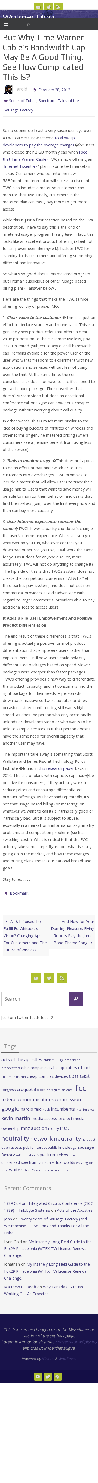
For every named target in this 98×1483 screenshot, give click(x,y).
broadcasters (10, 1064)
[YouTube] (38, 7)
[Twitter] (48, 7)
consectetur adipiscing (76, 1338)
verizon (45, 1158)
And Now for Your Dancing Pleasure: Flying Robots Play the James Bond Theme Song (72, 928)
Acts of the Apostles (75, 1206)
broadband (73, 1056)
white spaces (22, 1166)
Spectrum (47, 100)
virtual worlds (63, 1158)
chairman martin (13, 1073)
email (70, 1086)
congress (8, 1086)
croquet (25, 1086)
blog (59, 1055)
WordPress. (67, 1354)
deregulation (56, 1086)
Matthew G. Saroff (20, 1283)
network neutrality (55, 1134)
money (53, 1124)
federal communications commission (41, 1095)
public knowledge (62, 1143)
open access (11, 1143)
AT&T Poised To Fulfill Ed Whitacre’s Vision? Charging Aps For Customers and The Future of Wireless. (25, 932)
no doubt (88, 1136)
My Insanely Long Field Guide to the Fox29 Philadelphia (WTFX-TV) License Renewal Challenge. (48, 1244)
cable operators (63, 1063)
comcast (79, 1072)
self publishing (26, 1152)
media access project (51, 1114)
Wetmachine (28, 17)
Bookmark (19, 890)
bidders (48, 1056)
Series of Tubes (22, 100)
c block (84, 1063)
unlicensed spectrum (19, 1158)
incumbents (63, 1105)
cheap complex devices (47, 1072)
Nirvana (48, 1354)
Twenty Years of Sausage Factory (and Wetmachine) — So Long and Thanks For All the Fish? (46, 1222)
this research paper (56, 765)
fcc (80, 1084)
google (10, 1105)
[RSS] (58, 7)
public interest (35, 1143)
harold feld (31, 1105)
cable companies (34, 1064)
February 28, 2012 (54, 89)
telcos (62, 1151)
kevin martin (15, 1114)
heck (46, 1106)
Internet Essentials (21, 163)
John (8, 1215)
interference (85, 1106)
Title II (73, 1152)
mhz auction (34, 1124)
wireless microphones (52, 1166)
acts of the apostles (21, 1055)
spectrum (46, 1151)
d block (39, 1086)
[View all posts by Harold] (29, 89)
